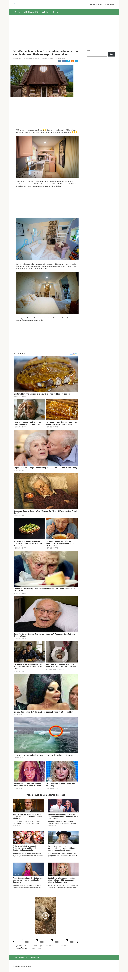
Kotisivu (17, 12)
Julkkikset (45, 12)
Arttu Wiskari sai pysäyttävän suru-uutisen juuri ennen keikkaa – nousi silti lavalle (27, 816)
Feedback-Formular (95, 5)
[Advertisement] (64, 31)
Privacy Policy (109, 5)
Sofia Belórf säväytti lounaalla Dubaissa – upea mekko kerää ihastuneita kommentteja (25, 848)
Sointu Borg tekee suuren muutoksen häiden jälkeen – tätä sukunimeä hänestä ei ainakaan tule (62, 880)
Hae (88, 51)
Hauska (55, 12)
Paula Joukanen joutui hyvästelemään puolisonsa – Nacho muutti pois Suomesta (28, 880)
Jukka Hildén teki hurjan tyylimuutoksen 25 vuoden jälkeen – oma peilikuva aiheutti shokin (62, 848)
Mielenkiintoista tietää (31, 12)
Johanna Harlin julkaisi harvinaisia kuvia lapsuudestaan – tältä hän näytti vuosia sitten (63, 816)
